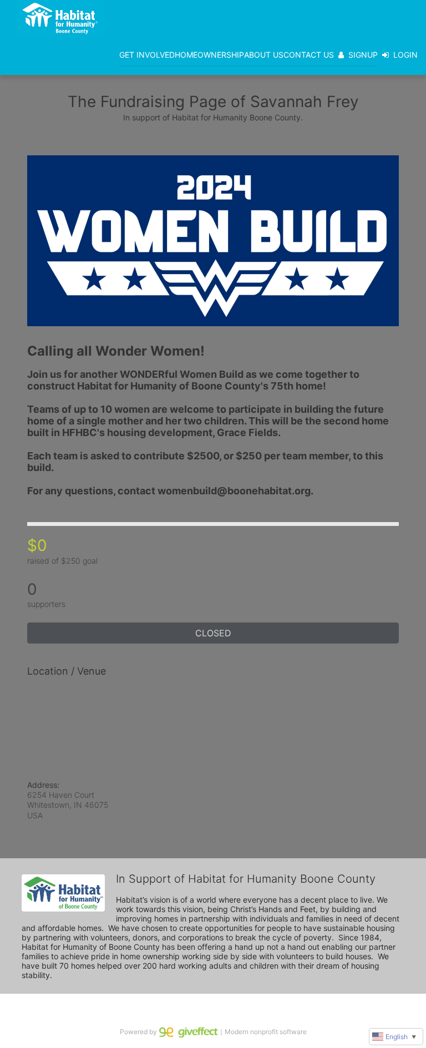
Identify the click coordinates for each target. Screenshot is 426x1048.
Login (405, 54)
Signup (363, 54)
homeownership (209, 54)
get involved (147, 54)
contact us (308, 54)
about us (263, 54)
